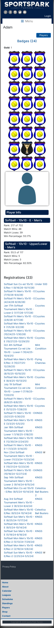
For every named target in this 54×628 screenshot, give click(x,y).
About (5, 586)
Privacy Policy (9, 567)
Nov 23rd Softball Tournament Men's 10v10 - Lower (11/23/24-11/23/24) (19, 456)
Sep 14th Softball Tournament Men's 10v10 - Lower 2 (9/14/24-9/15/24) (19, 481)
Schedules (7, 599)
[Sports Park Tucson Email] (25, 12)
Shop (5, 611)
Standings (7, 603)
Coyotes (40, 291)
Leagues (6, 595)
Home (5, 582)
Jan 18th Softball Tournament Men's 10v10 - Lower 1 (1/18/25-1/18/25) (19, 431)
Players (43, 35)
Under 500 (41, 284)
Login (48, 15)
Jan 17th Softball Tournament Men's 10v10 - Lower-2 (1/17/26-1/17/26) (19, 309)
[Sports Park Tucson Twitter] (20, 12)
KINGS (38, 412)
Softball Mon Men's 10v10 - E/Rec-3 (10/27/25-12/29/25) (19, 363)
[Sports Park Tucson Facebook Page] (10, 12)
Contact (6, 616)
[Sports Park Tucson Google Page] (6, 12)
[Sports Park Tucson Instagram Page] (15, 12)
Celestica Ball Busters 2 (41, 492)
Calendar (7, 591)
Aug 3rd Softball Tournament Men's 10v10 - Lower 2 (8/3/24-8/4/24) (19, 502)
